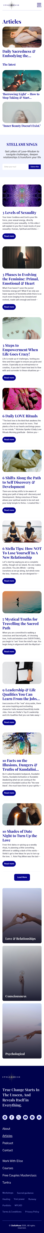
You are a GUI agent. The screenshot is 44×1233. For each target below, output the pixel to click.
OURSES (7, 1168)
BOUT (6, 1128)
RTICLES (7, 1136)
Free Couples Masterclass (19, 1175)
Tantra (6, 1182)
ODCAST (7, 1143)
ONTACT (7, 1150)
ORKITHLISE (12, 1161)
